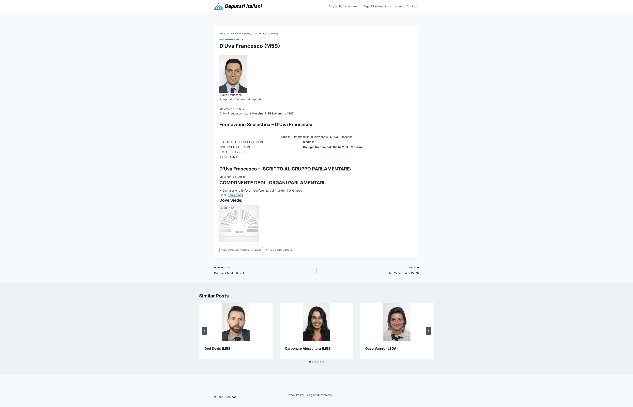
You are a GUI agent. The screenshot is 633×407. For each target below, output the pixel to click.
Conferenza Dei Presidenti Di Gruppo (241, 250)
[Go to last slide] (204, 331)
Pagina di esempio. (319, 395)
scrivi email (235, 195)
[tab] (310, 362)
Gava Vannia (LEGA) (381, 349)
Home (399, 6)
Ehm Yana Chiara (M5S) (403, 270)
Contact (412, 6)
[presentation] (236, 322)
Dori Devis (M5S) (218, 349)
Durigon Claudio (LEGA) (229, 270)
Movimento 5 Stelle (231, 39)
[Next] (428, 331)
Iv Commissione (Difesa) (279, 250)
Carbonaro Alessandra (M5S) (308, 349)
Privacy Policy (295, 395)
